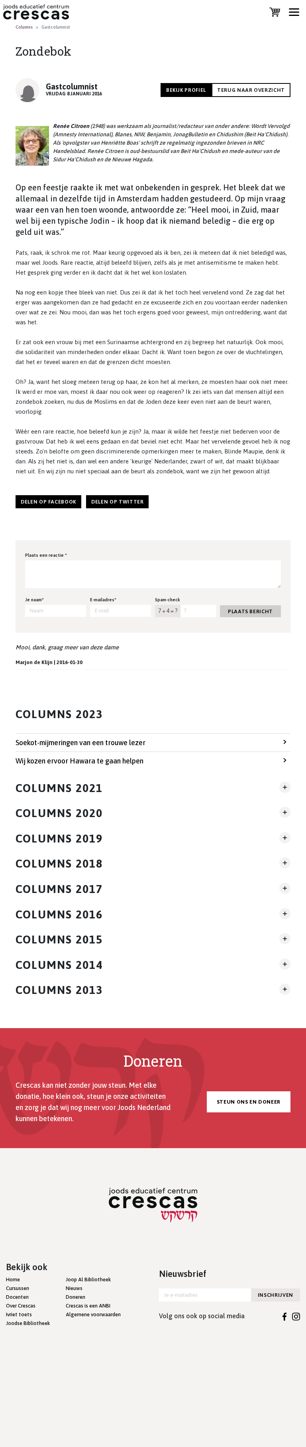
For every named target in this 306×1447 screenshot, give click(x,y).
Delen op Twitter (117, 502)
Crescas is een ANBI (88, 1306)
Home (13, 1279)
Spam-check (167, 599)
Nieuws (74, 1288)
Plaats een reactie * (46, 555)
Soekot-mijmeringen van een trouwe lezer (80, 742)
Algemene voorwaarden (93, 1314)
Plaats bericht (250, 611)
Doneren (75, 1297)
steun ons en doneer (248, 1102)
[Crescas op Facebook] (284, 1315)
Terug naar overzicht (251, 90)
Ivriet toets (19, 1314)
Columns (24, 27)
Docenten (17, 1297)
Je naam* (34, 599)
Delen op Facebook (48, 502)
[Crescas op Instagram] (296, 1315)
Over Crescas (20, 1306)
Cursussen (17, 1288)
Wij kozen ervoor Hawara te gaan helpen (79, 761)
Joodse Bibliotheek (28, 1323)
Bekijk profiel (186, 90)
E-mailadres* (103, 599)
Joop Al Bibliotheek (88, 1279)
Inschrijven (275, 1295)
